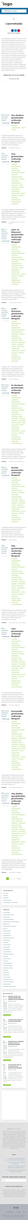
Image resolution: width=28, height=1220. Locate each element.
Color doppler (6, 977)
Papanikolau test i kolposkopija (11, 921)
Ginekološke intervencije (9, 926)
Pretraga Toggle (10, 11)
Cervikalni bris (6, 917)
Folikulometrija (7, 944)
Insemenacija (6, 947)
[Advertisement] (14, 99)
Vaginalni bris (6, 924)
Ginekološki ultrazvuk (8, 981)
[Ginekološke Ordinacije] (7, 4)
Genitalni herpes (7, 900)
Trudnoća (5, 956)
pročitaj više (7, 1015)
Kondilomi (5, 897)
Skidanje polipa (7, 935)
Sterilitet (5, 942)
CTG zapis (5, 961)
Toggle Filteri (14, 78)
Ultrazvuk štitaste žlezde (9, 986)
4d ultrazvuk (6, 974)
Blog (24, 1212)
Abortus (5, 928)
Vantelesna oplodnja (8, 954)
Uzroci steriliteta (7, 951)
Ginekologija (6, 912)
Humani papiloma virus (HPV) (10, 902)
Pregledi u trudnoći (8, 967)
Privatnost (18, 1212)
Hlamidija (5, 893)
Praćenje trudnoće (7, 965)
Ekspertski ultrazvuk (8, 979)
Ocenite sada (5, 123)
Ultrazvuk (5, 970)
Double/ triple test (7, 963)
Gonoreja (5, 895)
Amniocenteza (7, 958)
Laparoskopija (6, 933)
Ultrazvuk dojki (6, 984)
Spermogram (6, 949)
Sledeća (19, 878)
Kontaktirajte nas (10, 1212)
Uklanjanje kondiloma (8, 937)
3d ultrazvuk (6, 972)
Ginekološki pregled (8, 919)
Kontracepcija (6, 940)
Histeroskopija (6, 931)
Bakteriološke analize (8, 914)
